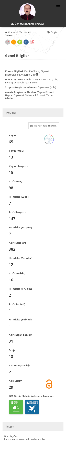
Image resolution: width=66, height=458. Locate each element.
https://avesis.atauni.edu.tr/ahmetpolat (24, 439)
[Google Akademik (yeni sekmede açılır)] (7, 42)
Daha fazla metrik (45, 125)
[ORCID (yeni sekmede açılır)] (20, 42)
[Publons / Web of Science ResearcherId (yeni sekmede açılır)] (26, 42)
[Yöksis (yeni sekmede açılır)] (32, 42)
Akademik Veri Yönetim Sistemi (19, 34)
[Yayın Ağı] (49, 139)
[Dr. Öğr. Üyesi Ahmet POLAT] (27, 11)
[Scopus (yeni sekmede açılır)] (13, 42)
